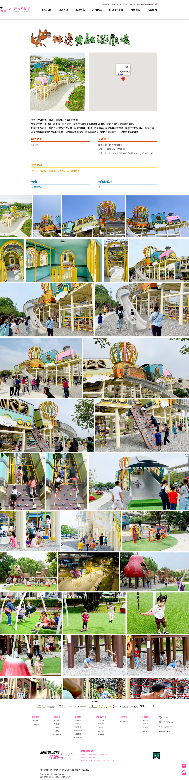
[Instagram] (160, 726)
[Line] (160, 717)
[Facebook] (160, 722)
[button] (46, 9)
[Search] (156, 4)
